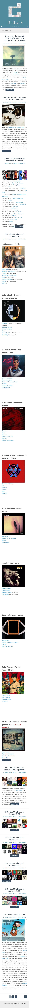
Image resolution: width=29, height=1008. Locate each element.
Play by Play (16, 185)
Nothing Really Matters (8, 440)
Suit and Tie (23, 204)
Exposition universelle (8, 754)
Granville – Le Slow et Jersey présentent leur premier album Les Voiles (14, 38)
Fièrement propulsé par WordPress (10, 1003)
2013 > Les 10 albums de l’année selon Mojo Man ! (14, 768)
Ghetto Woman (6, 387)
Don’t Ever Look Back (7, 646)
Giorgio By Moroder (7, 327)
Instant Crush (5, 333)
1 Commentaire (22, 163)
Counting (4, 644)
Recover (4, 487)
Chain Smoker (19, 202)
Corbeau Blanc (6, 590)
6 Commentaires (22, 917)
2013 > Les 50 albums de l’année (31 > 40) (14, 864)
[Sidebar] (1, 26)
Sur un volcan (5, 752)
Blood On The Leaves (17, 183)
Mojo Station (19, 790)
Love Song (17, 181)
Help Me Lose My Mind (8, 271)
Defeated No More (7, 279)
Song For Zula (18, 217)
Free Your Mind (14, 208)
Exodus (20, 212)
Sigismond (22, 956)
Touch (3, 331)
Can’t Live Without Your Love (9, 382)
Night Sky (4, 493)
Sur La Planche (6, 695)
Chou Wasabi (5, 594)
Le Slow (22, 83)
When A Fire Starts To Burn (9, 275)
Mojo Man (5, 958)
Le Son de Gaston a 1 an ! (14, 914)
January (4, 273)
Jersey (15, 72)
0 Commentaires (22, 43)
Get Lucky (4, 323)
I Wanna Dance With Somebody (10, 642)
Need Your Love (6, 536)
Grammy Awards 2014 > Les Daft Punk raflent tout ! (14, 98)
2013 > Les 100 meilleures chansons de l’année (14, 159)
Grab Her (4, 283)
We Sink (4, 489)
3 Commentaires (22, 816)
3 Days (10, 187)
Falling (10, 200)
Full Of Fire (14, 219)
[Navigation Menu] (27, 26)
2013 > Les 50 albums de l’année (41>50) (14, 890)
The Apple (13, 215)
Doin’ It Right (5, 335)
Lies (3, 491)
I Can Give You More (7, 436)
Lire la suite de (9, 89)
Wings (11, 221)
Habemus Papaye (6, 592)
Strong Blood (5, 542)
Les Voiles (16, 74)
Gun (3, 485)
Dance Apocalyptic (7, 380)
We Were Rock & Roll (7, 386)
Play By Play (5, 640)
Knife (3, 433)
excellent (13, 83)
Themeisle (14, 1004)
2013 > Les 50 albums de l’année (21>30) (14, 838)
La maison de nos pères (8, 756)
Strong (16, 210)
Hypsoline (5, 701)
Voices (4, 281)
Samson (4, 438)
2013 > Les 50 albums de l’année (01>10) (14, 235)
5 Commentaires (22, 239)
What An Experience (19, 214)
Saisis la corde (6, 697)
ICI (13, 226)
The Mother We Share (17, 198)
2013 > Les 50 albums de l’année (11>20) (14, 813)
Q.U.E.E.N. (4, 384)
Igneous (4, 435)
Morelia (4, 540)
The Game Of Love (7, 329)
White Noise (23, 188)
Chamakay (15, 206)
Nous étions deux (6, 699)
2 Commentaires (22, 772)
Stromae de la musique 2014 (16, 127)
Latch (3, 277)
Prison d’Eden (5, 758)
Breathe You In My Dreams (9, 538)
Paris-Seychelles (6, 588)
